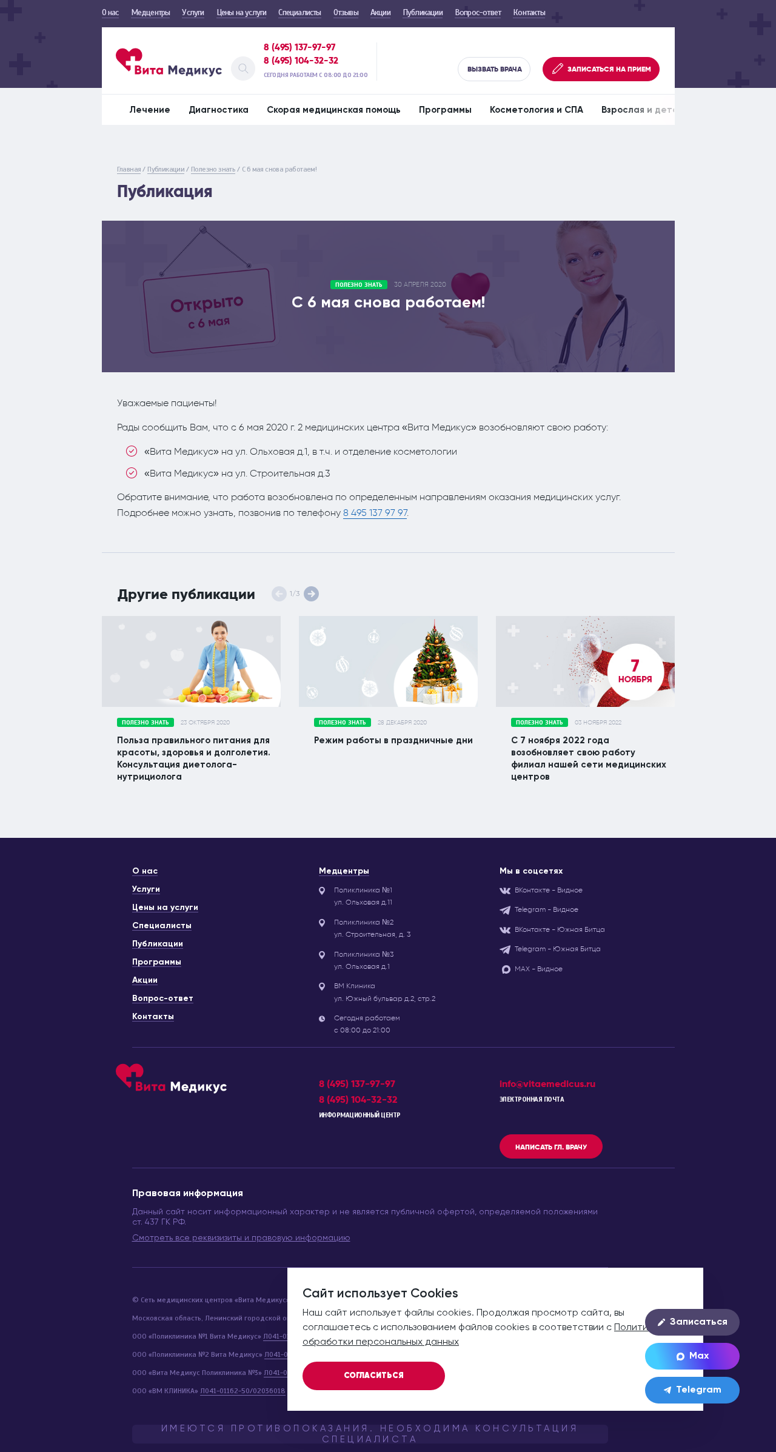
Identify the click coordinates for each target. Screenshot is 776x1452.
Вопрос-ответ (478, 12)
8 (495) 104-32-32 (301, 60)
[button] (311, 593)
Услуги (193, 12)
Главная (129, 169)
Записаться (699, 1322)
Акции (380, 12)
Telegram (698, 1390)
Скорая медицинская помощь (334, 110)
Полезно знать (213, 169)
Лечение (149, 110)
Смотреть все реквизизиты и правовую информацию (241, 1238)
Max (699, 1356)
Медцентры (150, 12)
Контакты (529, 12)
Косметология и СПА (536, 110)
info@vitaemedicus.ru (547, 1083)
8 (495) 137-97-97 (299, 47)
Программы (445, 110)
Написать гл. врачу (551, 1147)
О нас (110, 12)
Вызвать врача (494, 69)
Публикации (423, 12)
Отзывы (345, 12)
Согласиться (374, 1376)
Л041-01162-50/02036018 (243, 1391)
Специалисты (299, 12)
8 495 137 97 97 (375, 512)
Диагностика (219, 110)
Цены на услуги (241, 12)
